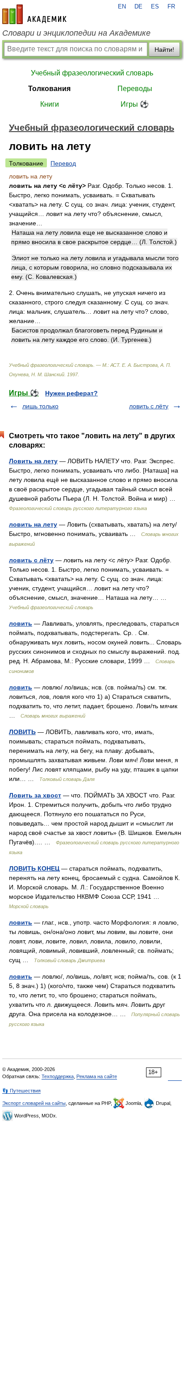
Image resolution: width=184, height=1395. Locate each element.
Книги (49, 104)
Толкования (49, 88)
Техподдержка (58, 1076)
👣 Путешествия (21, 1090)
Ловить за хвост (35, 795)
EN (122, 7)
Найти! (164, 49)
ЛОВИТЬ (22, 731)
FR (171, 7)
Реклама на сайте (96, 1076)
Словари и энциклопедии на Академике (76, 33)
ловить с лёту (148, 406)
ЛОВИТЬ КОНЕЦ (34, 868)
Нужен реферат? (71, 393)
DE (138, 7)
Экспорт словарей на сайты (34, 1103)
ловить (20, 623)
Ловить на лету (33, 461)
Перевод (63, 163)
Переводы (134, 88)
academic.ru (34, 14)
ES (155, 7)
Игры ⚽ (135, 104)
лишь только (40, 406)
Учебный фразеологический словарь (92, 73)
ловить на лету (33, 524)
